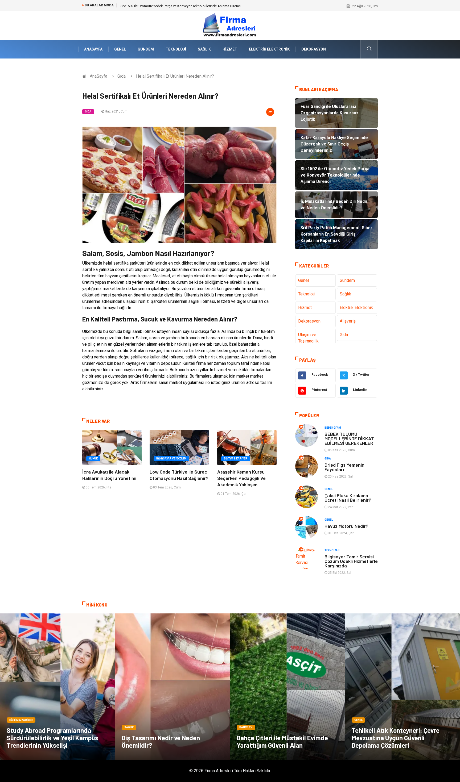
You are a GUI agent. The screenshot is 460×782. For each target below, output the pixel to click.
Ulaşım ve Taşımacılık (308, 338)
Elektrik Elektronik (269, 49)
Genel (120, 49)
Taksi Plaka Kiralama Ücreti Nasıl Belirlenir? (348, 497)
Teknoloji (176, 49)
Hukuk (93, 458)
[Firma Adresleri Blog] (230, 24)
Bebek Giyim (333, 427)
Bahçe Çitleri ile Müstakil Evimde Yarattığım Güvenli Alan (282, 741)
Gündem (146, 49)
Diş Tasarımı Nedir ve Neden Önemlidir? (161, 741)
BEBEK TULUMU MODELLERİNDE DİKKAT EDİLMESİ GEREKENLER (349, 438)
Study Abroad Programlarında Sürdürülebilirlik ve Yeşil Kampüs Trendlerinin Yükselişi (52, 737)
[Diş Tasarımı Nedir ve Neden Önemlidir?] (172, 686)
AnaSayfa (93, 49)
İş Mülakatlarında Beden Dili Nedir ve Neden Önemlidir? (163, 6)
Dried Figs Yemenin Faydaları (344, 467)
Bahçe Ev (245, 727)
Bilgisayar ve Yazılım (171, 458)
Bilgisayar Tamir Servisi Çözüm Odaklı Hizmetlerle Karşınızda (351, 561)
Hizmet (230, 49)
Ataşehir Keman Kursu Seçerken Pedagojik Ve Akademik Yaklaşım (241, 478)
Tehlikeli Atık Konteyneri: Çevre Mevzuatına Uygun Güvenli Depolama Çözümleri (396, 737)
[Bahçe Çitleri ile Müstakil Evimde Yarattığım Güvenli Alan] (287, 686)
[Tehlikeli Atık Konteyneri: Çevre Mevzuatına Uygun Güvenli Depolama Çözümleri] (402, 686)
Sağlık (204, 49)
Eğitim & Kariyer (235, 458)
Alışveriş (348, 321)
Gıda (121, 76)
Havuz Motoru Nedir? (346, 526)
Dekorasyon (313, 49)
